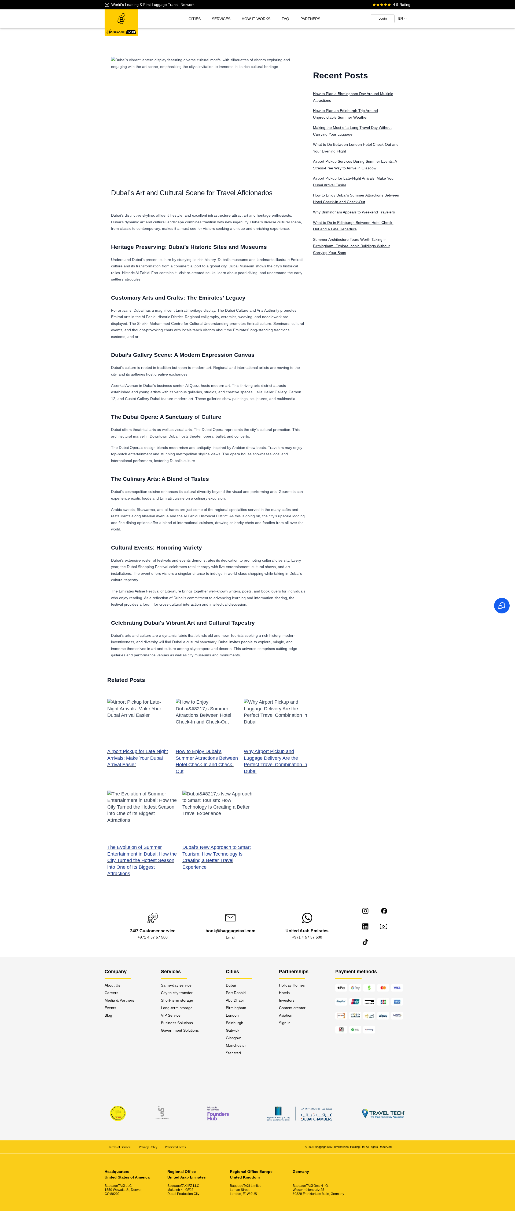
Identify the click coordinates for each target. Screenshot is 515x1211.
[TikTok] (365, 942)
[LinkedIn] (365, 926)
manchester (236, 1045)
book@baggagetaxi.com (230, 931)
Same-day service (176, 985)
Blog (108, 1015)
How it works (256, 19)
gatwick (232, 1030)
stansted (233, 1053)
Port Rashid (236, 993)
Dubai (231, 985)
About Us (112, 985)
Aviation (285, 1015)
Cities (195, 19)
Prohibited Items (175, 1146)
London (232, 1015)
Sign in (284, 1023)
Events (110, 1008)
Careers (111, 993)
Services (221, 19)
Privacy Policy (148, 1146)
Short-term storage (177, 1000)
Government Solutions (180, 1030)
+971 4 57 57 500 (153, 937)
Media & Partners (119, 1000)
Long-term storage (177, 1008)
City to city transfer (177, 993)
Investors (287, 1000)
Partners (310, 19)
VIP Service (171, 1015)
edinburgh (234, 1023)
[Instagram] (365, 910)
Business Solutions (177, 1023)
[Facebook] (384, 910)
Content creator (292, 1008)
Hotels (284, 993)
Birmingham (236, 1008)
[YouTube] (384, 926)
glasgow (233, 1038)
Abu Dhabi (235, 1000)
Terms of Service (119, 1146)
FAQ (285, 19)
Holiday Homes (292, 985)
